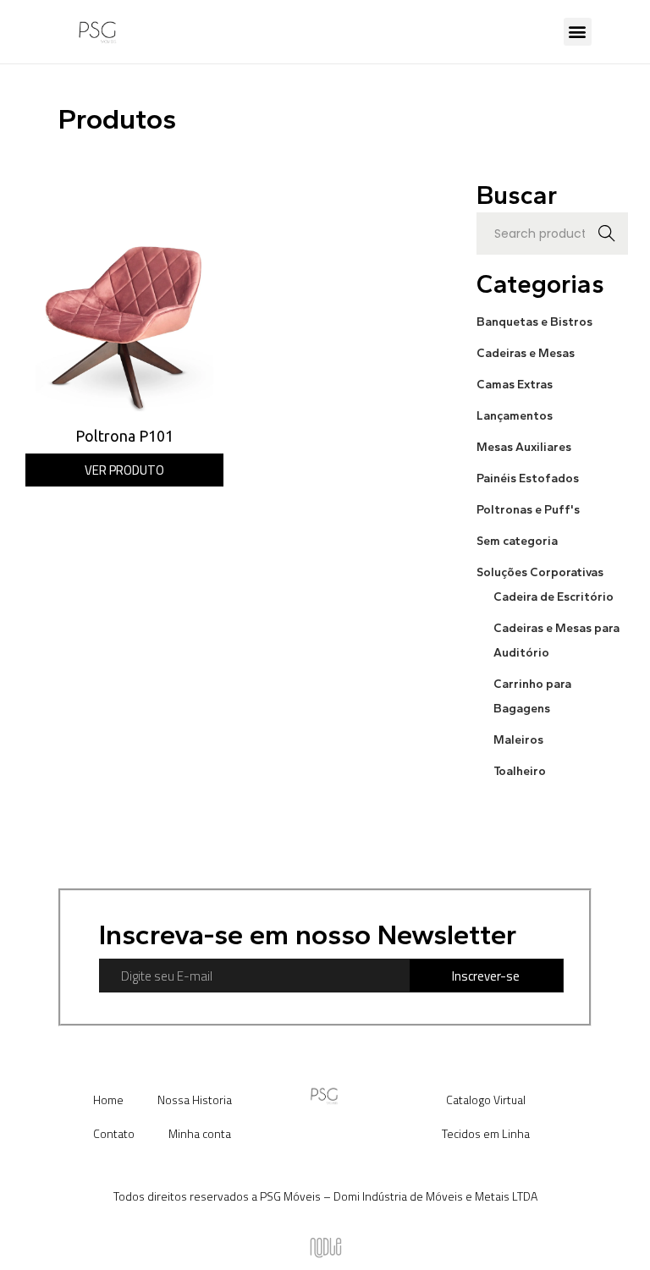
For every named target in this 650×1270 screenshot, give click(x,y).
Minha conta (199, 1133)
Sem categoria (517, 541)
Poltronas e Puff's (528, 510)
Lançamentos (514, 416)
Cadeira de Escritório (553, 597)
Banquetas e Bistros (534, 322)
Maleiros (518, 740)
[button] (578, 32)
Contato (114, 1133)
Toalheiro (519, 771)
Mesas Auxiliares (523, 447)
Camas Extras (514, 384)
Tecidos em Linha (486, 1133)
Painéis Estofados (527, 478)
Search (607, 233)
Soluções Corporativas (539, 572)
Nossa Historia (194, 1099)
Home (108, 1099)
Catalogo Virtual (486, 1099)
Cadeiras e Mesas (525, 353)
